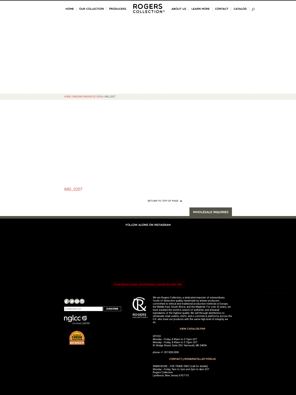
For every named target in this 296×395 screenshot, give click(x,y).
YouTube (76, 301)
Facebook (66, 301)
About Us (178, 9)
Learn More (201, 9)
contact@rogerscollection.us (192, 359)
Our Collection (91, 9)
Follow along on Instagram (148, 225)
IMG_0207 (73, 189)
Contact (221, 9)
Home (70, 9)
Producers (117, 9)
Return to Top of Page (163, 201)
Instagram (82, 301)
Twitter (71, 301)
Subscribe (112, 309)
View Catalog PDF (192, 329)
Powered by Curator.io (279, 293)
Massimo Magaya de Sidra (88, 96)
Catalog (240, 9)
